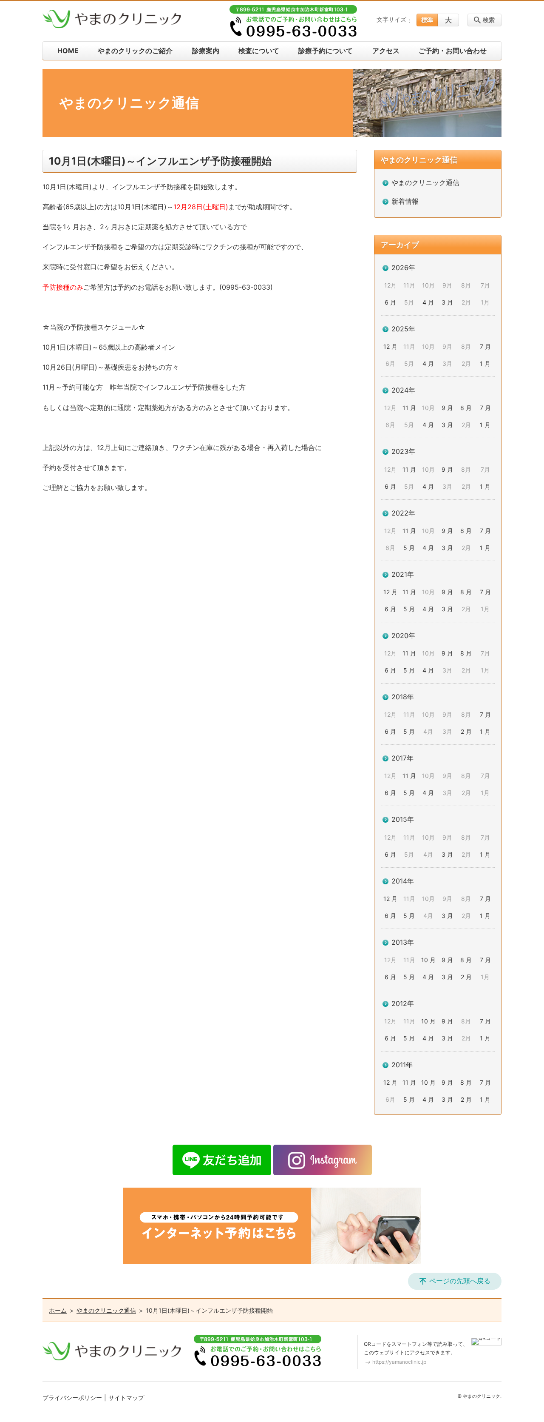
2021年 (402, 574)
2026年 (403, 267)
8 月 (466, 407)
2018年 (402, 696)
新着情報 (405, 201)
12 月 (390, 346)
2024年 (403, 390)
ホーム (58, 1310)
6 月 (390, 302)
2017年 (402, 758)
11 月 (409, 407)
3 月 (447, 302)
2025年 (403, 329)
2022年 (403, 513)
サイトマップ (126, 1397)
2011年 (402, 1064)
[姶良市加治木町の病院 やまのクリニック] (111, 19)
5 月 (409, 547)
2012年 (402, 1003)
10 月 (428, 959)
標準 (427, 19)
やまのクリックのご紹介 (135, 50)
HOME (68, 50)
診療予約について (325, 50)
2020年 (403, 635)
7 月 (485, 346)
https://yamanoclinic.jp (399, 1362)
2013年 (402, 942)
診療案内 (205, 50)
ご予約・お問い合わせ (453, 50)
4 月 (428, 302)
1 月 (485, 363)
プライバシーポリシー (72, 1397)
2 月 (466, 731)
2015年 (402, 819)
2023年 (403, 451)
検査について (258, 50)
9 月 (447, 407)
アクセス (386, 50)
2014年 (402, 881)
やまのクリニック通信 (419, 159)
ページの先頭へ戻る (459, 1281)
